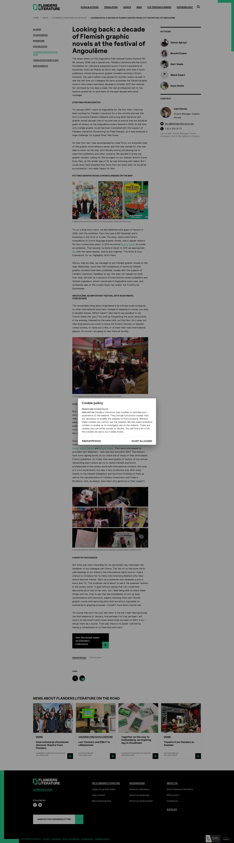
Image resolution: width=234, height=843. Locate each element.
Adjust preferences (91, 441)
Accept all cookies (141, 441)
